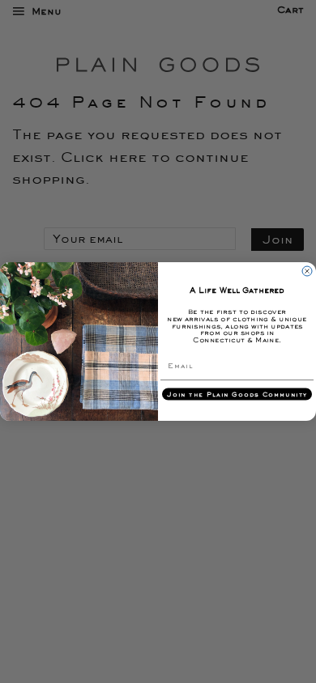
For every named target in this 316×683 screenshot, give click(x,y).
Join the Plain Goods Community (237, 394)
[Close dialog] (307, 271)
